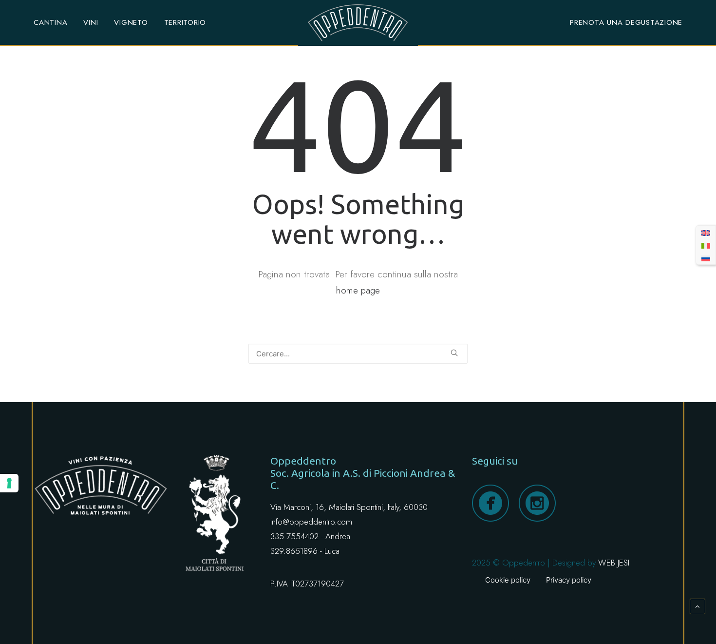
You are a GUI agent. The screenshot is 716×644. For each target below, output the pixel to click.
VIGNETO (131, 22)
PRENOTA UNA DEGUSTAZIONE (626, 22)
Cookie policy (507, 580)
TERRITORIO (185, 22)
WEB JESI (613, 562)
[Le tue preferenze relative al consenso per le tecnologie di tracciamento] (9, 483)
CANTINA (50, 22)
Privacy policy (568, 580)
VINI (90, 22)
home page (358, 290)
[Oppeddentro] (358, 22)
